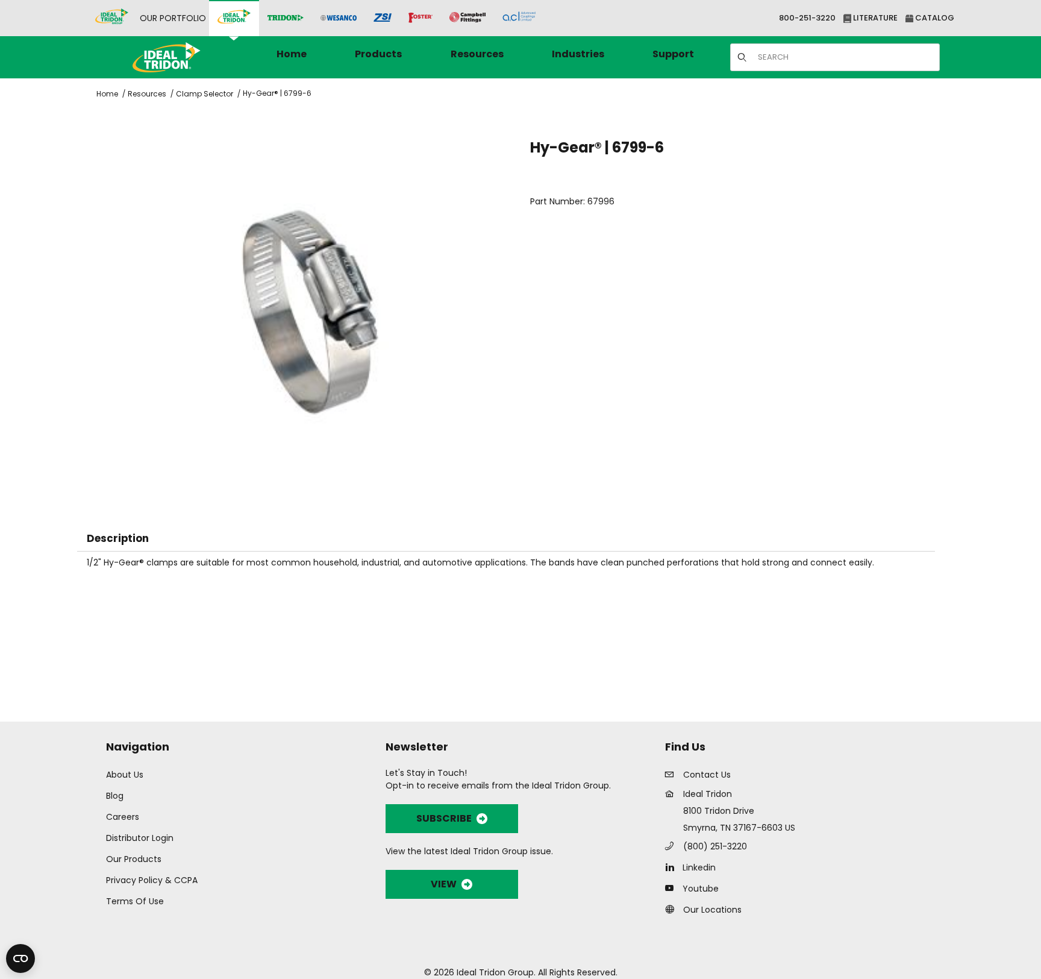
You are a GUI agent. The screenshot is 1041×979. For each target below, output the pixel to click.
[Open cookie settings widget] (20, 958)
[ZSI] (383, 18)
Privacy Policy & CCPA (152, 880)
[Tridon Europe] (285, 18)
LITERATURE (874, 18)
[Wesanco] (338, 18)
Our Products (133, 859)
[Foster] (420, 18)
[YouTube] (672, 888)
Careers (122, 817)
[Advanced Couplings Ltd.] (519, 18)
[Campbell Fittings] (467, 18)
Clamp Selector (204, 94)
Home (107, 94)
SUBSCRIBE (444, 818)
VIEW (444, 884)
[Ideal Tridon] (234, 18)
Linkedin (699, 867)
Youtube (701, 889)
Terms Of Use (135, 901)
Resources (147, 94)
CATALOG (933, 18)
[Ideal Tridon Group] (111, 18)
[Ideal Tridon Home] (183, 57)
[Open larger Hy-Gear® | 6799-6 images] (310, 313)
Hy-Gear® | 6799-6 (277, 93)
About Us (124, 775)
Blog (114, 796)
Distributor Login (140, 838)
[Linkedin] (672, 867)
